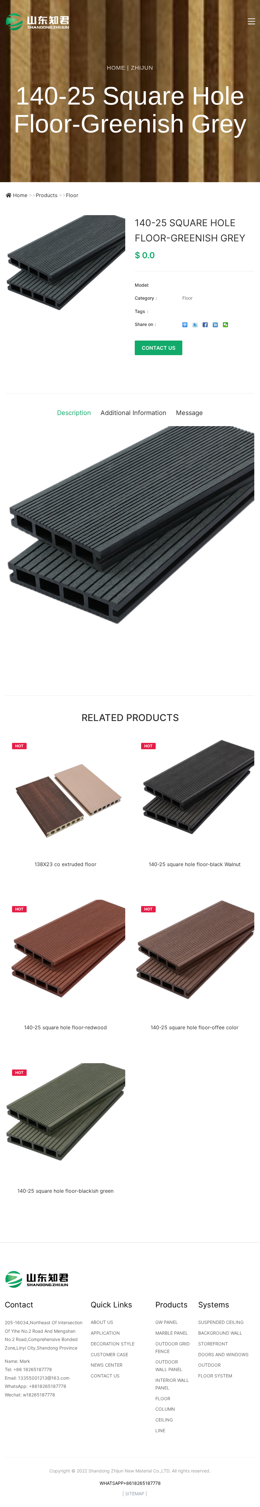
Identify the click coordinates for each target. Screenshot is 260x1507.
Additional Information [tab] (133, 413)
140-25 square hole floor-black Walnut (195, 864)
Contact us (105, 1375)
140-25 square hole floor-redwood (65, 1027)
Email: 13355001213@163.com (37, 1378)
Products (46, 195)
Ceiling (164, 1419)
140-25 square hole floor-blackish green (65, 1191)
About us (102, 1322)
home (20, 195)
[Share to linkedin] (215, 324)
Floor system (215, 1375)
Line (160, 1430)
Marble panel (171, 1333)
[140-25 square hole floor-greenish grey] (65, 275)
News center (106, 1365)
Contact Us (158, 348)
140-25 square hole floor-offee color (194, 1027)
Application (105, 1333)
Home (116, 68)
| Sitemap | (134, 1493)
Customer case (109, 1354)
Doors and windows (223, 1354)
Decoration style (112, 1343)
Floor (72, 195)
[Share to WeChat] (225, 324)
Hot (19, 746)
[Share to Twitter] (195, 324)
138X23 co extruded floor (65, 864)
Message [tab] (189, 413)
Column (165, 1409)
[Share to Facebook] (205, 324)
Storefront (213, 1343)
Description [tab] (74, 413)
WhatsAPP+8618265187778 (130, 1483)
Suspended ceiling (221, 1322)
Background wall (220, 1333)
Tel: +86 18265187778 (28, 1369)
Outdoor (209, 1365)
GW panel (166, 1322)
